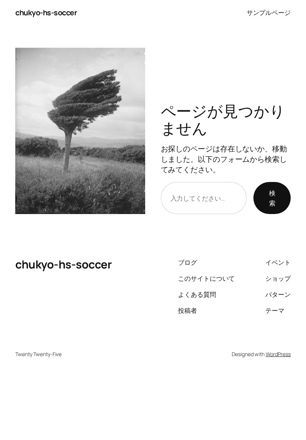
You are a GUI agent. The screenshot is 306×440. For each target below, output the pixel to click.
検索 (272, 198)
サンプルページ (269, 12)
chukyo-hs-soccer (46, 12)
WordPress (278, 354)
